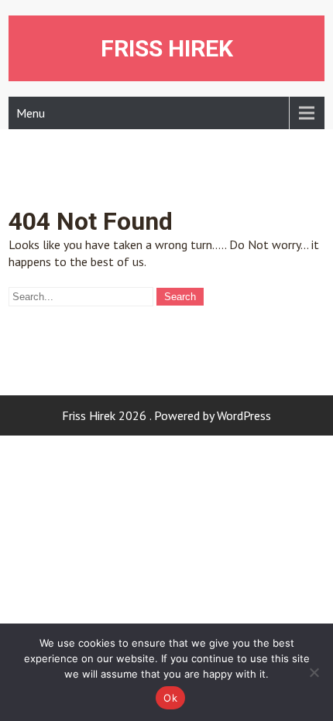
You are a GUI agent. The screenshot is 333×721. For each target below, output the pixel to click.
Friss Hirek (167, 48)
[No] (313, 672)
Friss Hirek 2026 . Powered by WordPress (166, 415)
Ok (170, 698)
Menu (30, 113)
